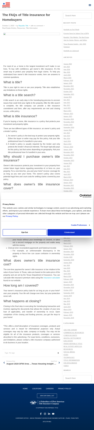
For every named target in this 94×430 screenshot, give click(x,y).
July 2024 (67, 133)
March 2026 (67, 78)
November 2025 (69, 89)
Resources (21, 28)
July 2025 (67, 100)
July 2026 (67, 67)
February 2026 (68, 80)
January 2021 (68, 249)
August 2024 (68, 130)
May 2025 (67, 105)
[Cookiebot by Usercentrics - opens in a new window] (81, 196)
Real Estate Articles (9, 28)
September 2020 (69, 260)
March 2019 (67, 309)
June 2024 (67, 136)
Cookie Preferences (79, 225)
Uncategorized (70, 363)
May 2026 (67, 72)
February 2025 (68, 114)
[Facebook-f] (41, 414)
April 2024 (67, 141)
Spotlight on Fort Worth (71, 29)
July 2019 (67, 298)
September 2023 (69, 160)
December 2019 (69, 285)
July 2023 (67, 166)
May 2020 (67, 271)
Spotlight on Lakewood (71, 51)
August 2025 (68, 97)
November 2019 (69, 287)
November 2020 (69, 254)
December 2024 (69, 119)
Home (25, 389)
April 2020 (67, 274)
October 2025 (68, 91)
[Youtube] (53, 414)
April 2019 (67, 307)
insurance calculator (52, 278)
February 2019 (68, 312)
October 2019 (68, 290)
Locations (36, 389)
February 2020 (68, 279)
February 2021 (68, 246)
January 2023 (68, 182)
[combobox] (78, 16)
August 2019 (68, 296)
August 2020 (68, 263)
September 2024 (69, 127)
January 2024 (68, 149)
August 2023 (68, 163)
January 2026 (68, 83)
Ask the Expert (70, 330)
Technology (69, 357)
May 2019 (67, 304)
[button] (90, 5)
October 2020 (68, 257)
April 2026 (67, 75)
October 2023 (68, 158)
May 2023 (67, 171)
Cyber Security (70, 335)
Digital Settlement (72, 338)
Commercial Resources (74, 333)
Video (66, 366)
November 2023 (69, 155)
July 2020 (67, 265)
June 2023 (67, 169)
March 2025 (67, 111)
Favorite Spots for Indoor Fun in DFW (76, 33)
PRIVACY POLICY (64, 389)
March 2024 (67, 144)
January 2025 (68, 116)
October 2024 (68, 125)
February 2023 (68, 180)
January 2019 (68, 315)
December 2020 (69, 251)
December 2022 (69, 185)
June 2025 (67, 102)
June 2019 (67, 301)
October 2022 (68, 191)
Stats (66, 355)
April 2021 (67, 240)
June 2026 (67, 69)
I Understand (69, 232)
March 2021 (67, 243)
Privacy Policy (12, 216)
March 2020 (67, 276)
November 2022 (69, 188)
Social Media (69, 352)
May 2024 (67, 138)
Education (68, 341)
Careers (50, 389)
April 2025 (67, 108)
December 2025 (69, 86)
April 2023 (67, 174)
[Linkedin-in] (49, 414)
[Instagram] (45, 414)
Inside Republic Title (73, 344)
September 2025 (69, 94)
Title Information (32, 28)
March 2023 (67, 177)
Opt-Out (24, 232)
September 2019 (69, 293)
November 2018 (69, 318)
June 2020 (67, 268)
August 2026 (68, 64)
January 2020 (68, 282)
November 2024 (69, 122)
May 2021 (67, 238)
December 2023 (69, 152)
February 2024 (68, 147)
